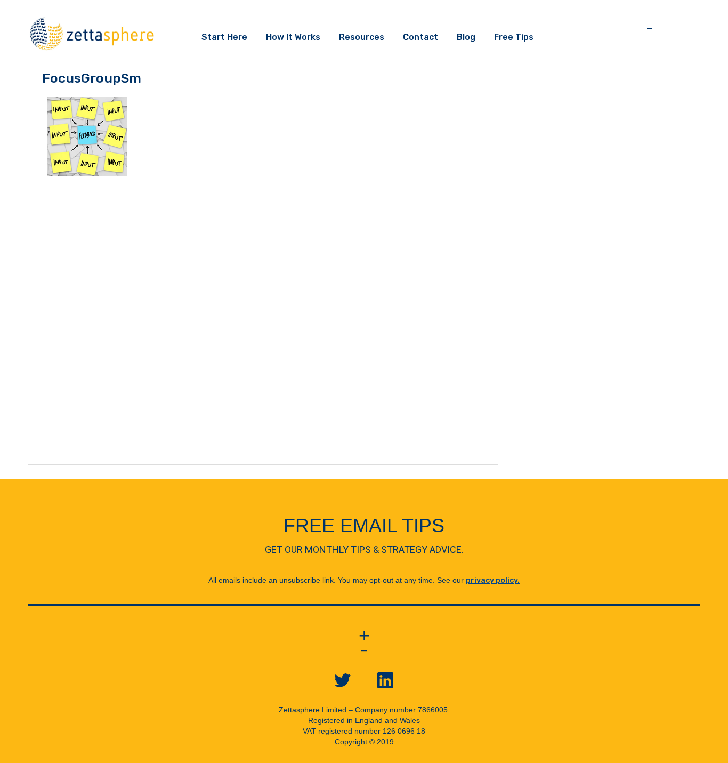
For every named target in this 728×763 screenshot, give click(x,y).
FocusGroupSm (91, 78)
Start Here (224, 37)
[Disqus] (263, 331)
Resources (361, 37)
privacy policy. (493, 580)
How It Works (293, 37)
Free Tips (513, 37)
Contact (420, 37)
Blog (466, 37)
